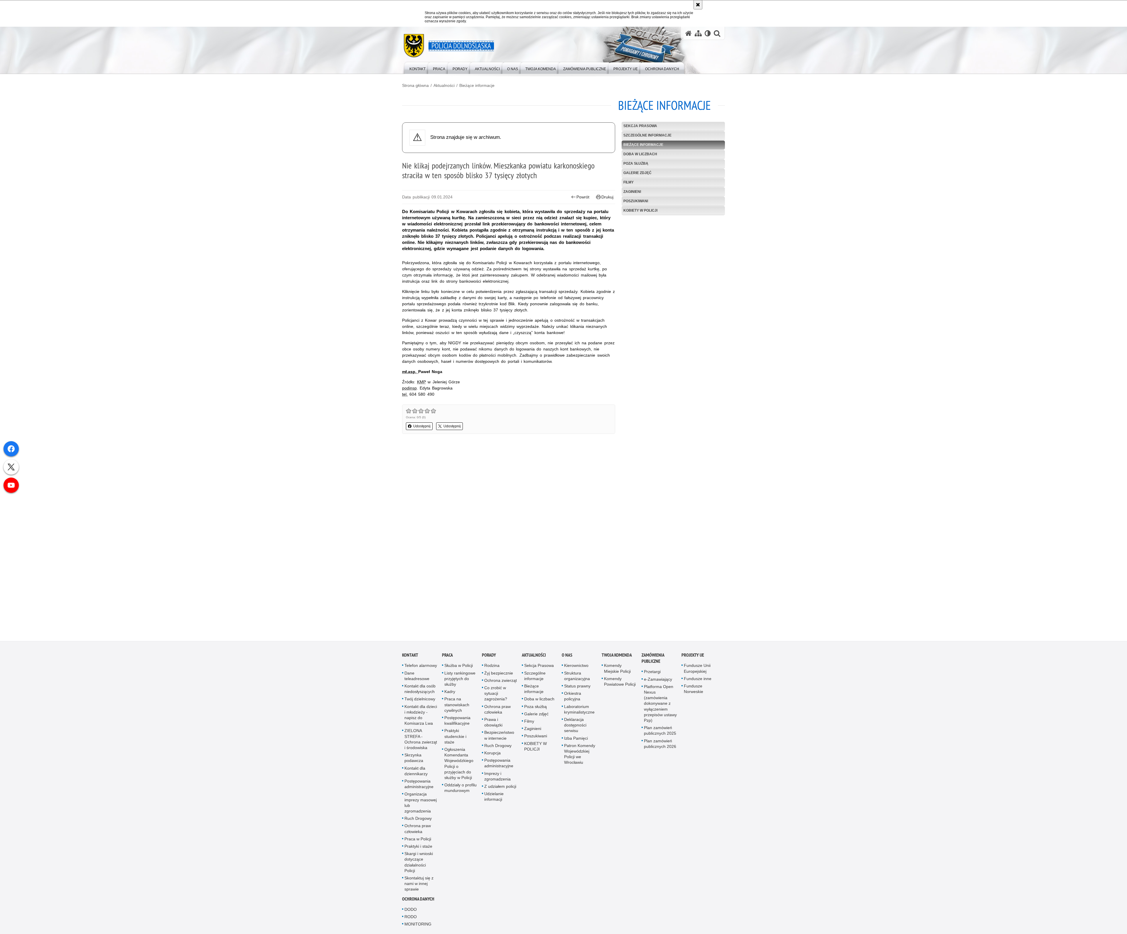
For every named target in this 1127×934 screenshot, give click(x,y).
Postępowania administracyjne (418, 786)
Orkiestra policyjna (572, 698)
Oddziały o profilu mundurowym (460, 790)
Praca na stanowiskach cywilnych (456, 707)
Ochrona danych (418, 901)
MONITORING (417, 926)
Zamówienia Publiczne (653, 660)
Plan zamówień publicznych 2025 (660, 733)
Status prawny (577, 688)
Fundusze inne (697, 681)
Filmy (628, 182)
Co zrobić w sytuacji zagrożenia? (495, 696)
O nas (567, 657)
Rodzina (492, 667)
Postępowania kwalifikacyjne (457, 723)
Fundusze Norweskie (693, 691)
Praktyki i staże (418, 848)
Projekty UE (692, 657)
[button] (717, 33)
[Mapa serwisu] (698, 33)
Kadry (449, 694)
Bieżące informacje (477, 85)
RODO (410, 919)
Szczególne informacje (647, 135)
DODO (410, 911)
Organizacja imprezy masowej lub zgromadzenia (420, 805)
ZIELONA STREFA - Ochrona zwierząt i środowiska (420, 741)
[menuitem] (417, 67)
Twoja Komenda (617, 657)
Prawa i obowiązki (493, 724)
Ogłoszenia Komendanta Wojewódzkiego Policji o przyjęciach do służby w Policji (458, 765)
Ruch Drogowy (418, 820)
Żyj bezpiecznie (498, 675)
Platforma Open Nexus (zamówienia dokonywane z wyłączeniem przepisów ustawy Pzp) (660, 706)
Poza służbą (635, 163)
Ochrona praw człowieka (417, 831)
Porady (489, 657)
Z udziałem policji (500, 788)
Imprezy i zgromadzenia (497, 778)
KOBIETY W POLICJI (640, 210)
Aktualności (444, 85)
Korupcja (492, 755)
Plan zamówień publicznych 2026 (660, 746)
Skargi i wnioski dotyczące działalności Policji (418, 864)
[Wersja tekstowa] (708, 33)
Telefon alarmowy (420, 667)
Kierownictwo (576, 667)
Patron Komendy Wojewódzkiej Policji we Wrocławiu (579, 756)
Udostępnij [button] (422, 426)
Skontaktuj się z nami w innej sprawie (418, 886)
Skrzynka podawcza (413, 760)
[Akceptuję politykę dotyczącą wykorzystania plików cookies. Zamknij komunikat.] (698, 4)
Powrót (582, 197)
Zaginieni (632, 192)
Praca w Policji (417, 841)
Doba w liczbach (640, 154)
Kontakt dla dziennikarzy (416, 773)
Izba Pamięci (576, 740)
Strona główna (415, 85)
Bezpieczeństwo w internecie (499, 737)
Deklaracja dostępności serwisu (575, 727)
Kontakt (410, 657)
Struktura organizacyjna (577, 678)
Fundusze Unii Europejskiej (697, 670)
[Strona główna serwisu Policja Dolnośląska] (688, 33)
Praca (447, 657)
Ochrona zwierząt (500, 682)
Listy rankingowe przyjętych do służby (459, 681)
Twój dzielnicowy (419, 701)
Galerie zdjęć (637, 173)
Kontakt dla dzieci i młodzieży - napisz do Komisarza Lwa (420, 717)
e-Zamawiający (658, 681)
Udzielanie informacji (494, 799)
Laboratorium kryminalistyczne (579, 711)
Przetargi (652, 674)
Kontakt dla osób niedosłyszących (420, 691)
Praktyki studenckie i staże (455, 738)
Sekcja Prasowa (640, 126)
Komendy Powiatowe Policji (620, 684)
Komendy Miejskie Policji (617, 670)
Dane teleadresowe (416, 678)
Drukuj (607, 197)
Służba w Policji (458, 667)
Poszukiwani (635, 201)
